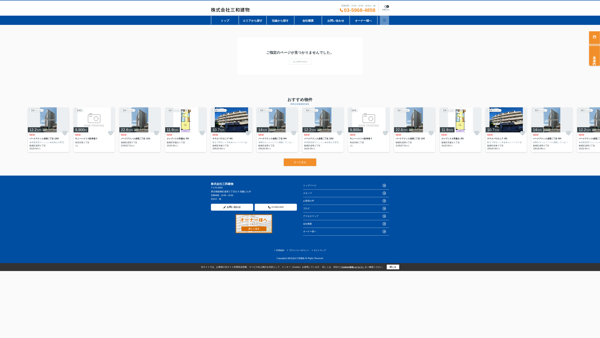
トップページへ (300, 62)
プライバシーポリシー (299, 250)
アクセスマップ (310, 216)
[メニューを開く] (384, 20)
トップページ (309, 185)
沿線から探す (280, 20)
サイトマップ (320, 250)
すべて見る (300, 162)
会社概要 (308, 20)
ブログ (306, 208)
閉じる (393, 267)
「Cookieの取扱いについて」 (352, 267)
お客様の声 (308, 201)
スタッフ (307, 193)
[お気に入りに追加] (64, 133)
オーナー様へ (363, 20)
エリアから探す (252, 20)
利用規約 (280, 250)
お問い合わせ (335, 20)
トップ (225, 20)
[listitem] (231, 129)
